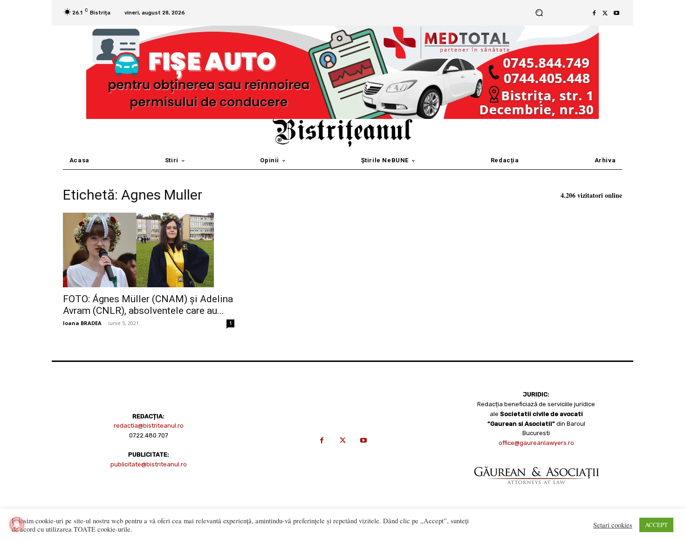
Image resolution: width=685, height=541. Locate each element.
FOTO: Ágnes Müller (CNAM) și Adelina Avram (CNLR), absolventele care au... (148, 304)
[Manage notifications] (16, 524)
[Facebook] (594, 13)
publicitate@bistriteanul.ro (148, 464)
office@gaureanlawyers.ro (536, 442)
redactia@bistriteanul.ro (149, 425)
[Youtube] (616, 13)
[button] (539, 13)
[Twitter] (605, 13)
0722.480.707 (148, 435)
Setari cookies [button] (612, 525)
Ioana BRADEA (82, 322)
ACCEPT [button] (656, 524)
